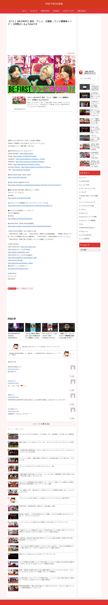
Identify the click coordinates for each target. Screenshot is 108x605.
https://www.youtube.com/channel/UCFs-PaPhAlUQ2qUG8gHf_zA (30, 205)
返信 (73, 376)
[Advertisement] (41, 38)
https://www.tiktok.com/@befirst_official (26, 164)
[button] (98, 78)
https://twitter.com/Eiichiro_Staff (18, 252)
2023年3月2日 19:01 (13, 369)
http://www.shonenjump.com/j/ (18, 269)
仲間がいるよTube (28, 288)
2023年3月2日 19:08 (13, 411)
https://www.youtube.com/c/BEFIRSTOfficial (36, 167)
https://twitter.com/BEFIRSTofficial (25, 156)
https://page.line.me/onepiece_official (20, 263)
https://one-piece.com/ (28, 247)
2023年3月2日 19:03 (13, 383)
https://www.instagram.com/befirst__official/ (30, 159)
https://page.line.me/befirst (21, 170)
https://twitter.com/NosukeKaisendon (20, 219)
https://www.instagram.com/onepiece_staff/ (22, 258)
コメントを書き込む (41, 424)
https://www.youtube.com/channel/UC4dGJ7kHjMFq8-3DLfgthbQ (29, 226)
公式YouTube (13, 288)
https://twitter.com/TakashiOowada (19, 198)
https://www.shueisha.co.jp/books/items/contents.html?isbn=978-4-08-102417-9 (34, 185)
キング (19, 288)
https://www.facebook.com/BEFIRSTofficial (30, 162)
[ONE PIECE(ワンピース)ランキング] (87, 72)
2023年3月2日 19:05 (13, 397)
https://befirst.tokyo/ (26, 153)
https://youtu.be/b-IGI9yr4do (17, 177)
